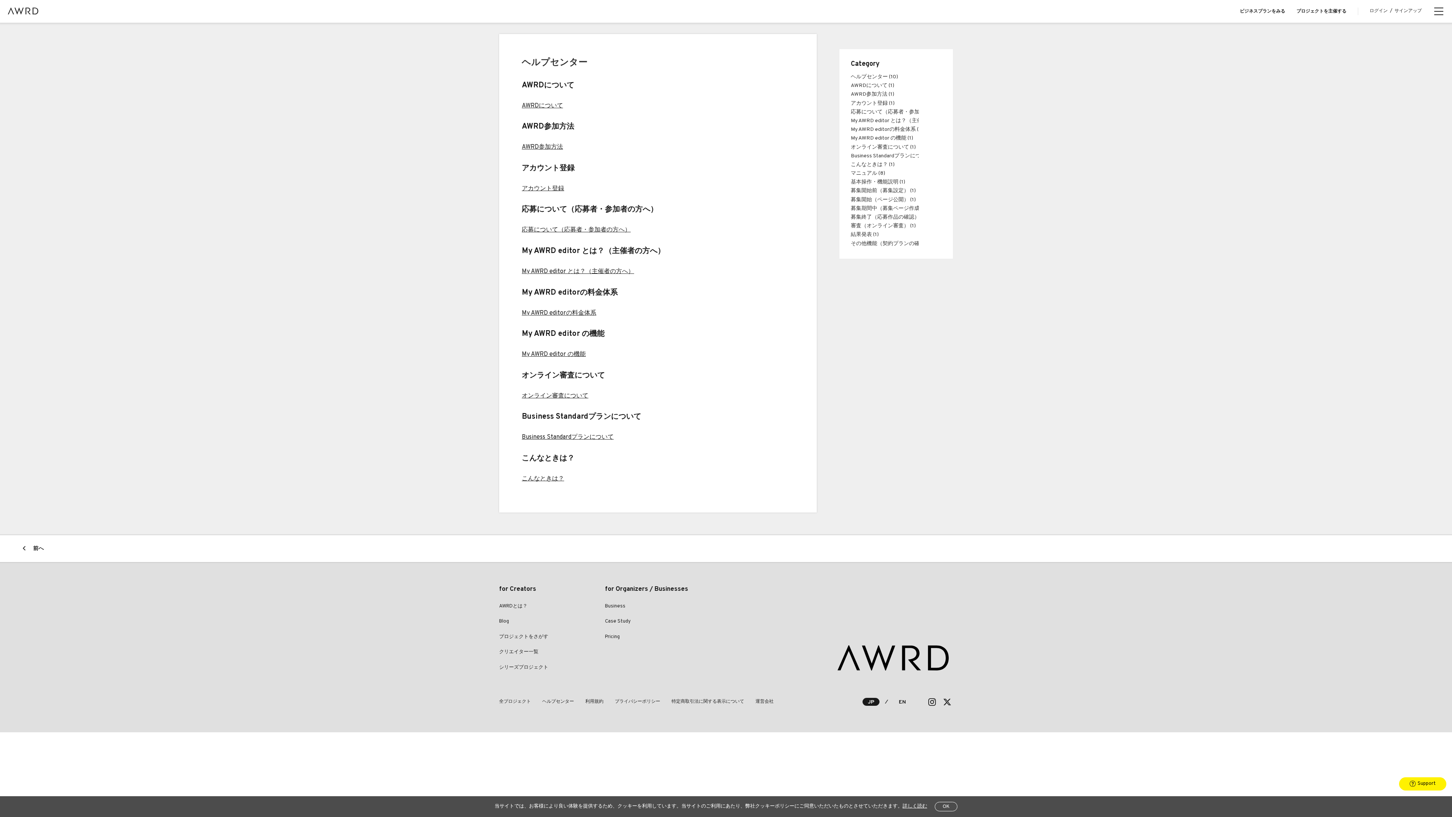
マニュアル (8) (868, 173)
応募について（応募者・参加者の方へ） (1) (902, 112)
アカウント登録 (543, 189)
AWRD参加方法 (542, 147)
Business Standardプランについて (568, 437)
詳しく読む (915, 806)
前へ (38, 548)
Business (615, 606)
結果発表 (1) (865, 234)
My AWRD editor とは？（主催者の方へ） (578, 271)
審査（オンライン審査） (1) (883, 226)
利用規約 (594, 702)
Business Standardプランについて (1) (894, 156)
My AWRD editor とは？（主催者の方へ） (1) (903, 121)
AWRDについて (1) (872, 85)
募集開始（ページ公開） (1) (883, 200)
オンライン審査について (555, 396)
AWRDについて (542, 106)
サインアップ (1408, 11)
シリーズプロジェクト (523, 668)
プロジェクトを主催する (1322, 11)
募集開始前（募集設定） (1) (883, 191)
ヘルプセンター (558, 702)
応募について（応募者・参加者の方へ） (576, 230)
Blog (504, 621)
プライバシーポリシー (637, 702)
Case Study (618, 621)
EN (902, 702)
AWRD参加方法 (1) (872, 94)
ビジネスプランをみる (1262, 11)
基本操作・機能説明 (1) (878, 182)
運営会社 (764, 702)
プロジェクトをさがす (523, 637)
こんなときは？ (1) (873, 165)
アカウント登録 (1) (873, 103)
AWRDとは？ (513, 606)
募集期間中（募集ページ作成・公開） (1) (899, 208)
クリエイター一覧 (518, 652)
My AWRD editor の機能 (554, 354)
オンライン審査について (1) (883, 147)
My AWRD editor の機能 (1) (882, 138)
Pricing (612, 637)
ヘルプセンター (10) (874, 77)
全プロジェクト (515, 702)
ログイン (1379, 11)
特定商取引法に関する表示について (708, 702)
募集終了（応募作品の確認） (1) (888, 217)
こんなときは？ (543, 479)
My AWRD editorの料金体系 (559, 313)
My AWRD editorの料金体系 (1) (887, 129)
